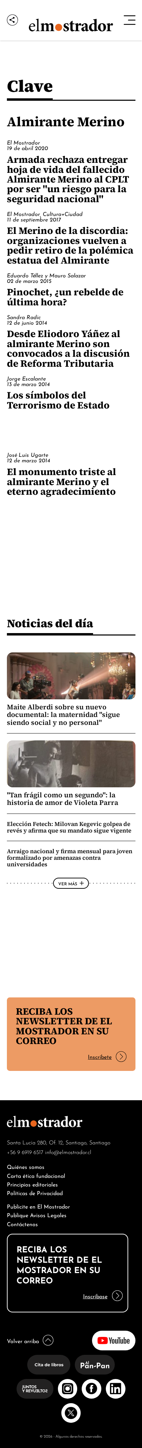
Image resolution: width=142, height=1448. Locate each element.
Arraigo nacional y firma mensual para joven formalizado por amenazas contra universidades (69, 857)
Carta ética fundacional (36, 1175)
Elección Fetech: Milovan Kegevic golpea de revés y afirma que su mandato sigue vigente (69, 827)
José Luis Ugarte (27, 454)
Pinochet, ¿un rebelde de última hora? (65, 296)
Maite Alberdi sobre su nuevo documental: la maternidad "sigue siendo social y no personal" (63, 714)
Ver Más (67, 883)
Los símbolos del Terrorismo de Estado (58, 399)
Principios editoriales (32, 1184)
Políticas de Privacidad (35, 1192)
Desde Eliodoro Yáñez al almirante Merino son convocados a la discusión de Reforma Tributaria (68, 348)
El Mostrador (23, 142)
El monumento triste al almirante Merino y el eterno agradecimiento (61, 481)
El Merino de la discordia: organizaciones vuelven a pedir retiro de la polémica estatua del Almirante (70, 245)
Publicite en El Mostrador (38, 1206)
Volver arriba (23, 1340)
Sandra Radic (24, 317)
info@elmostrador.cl (68, 1151)
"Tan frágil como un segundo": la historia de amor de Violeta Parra (62, 798)
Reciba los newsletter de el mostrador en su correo (64, 1026)
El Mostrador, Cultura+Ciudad (45, 213)
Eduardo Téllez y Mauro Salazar (46, 275)
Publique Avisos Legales (37, 1215)
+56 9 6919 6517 (25, 1151)
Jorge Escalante (26, 378)
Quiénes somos (25, 1166)
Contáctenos (22, 1224)
